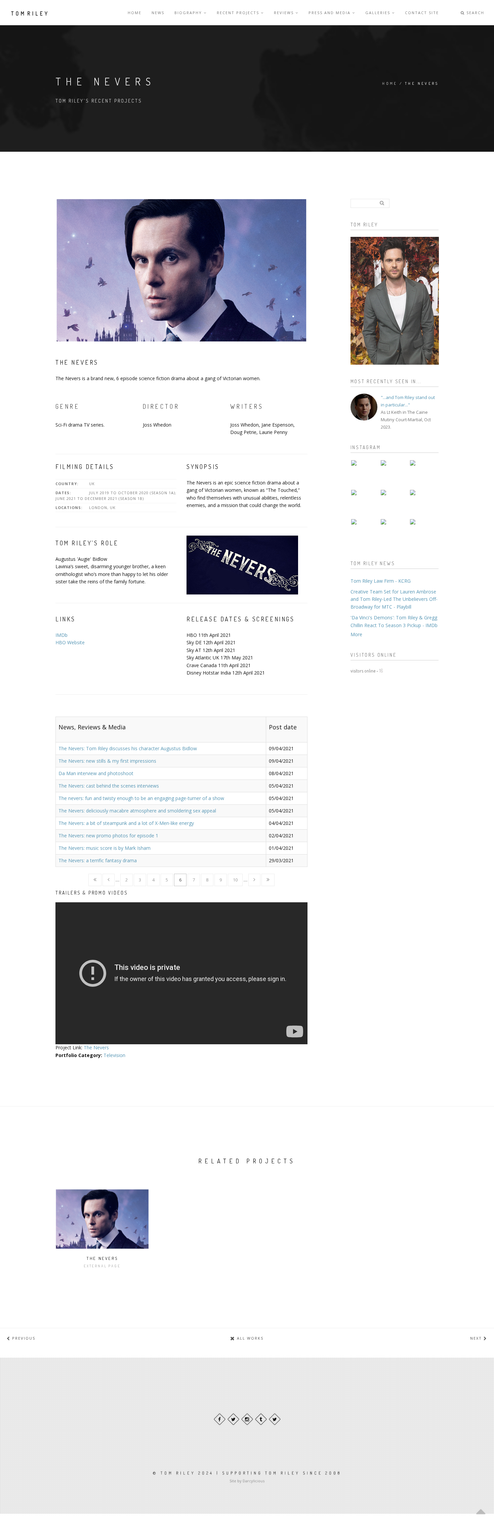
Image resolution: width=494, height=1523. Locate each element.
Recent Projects (239, 12)
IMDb (61, 635)
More (356, 634)
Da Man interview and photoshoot (95, 773)
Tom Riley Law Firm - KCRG (381, 581)
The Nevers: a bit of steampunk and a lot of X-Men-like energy (126, 823)
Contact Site (422, 12)
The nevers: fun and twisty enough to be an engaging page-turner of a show (141, 798)
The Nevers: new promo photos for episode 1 (108, 835)
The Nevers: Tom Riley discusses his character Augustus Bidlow (127, 748)
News (158, 12)
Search (474, 12)
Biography (189, 12)
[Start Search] (382, 203)
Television (114, 1055)
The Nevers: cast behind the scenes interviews (108, 786)
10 (235, 880)
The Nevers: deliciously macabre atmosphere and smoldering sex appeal (137, 810)
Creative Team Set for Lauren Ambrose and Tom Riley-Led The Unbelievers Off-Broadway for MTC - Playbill (394, 599)
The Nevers (96, 1047)
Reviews (284, 12)
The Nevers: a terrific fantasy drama (97, 860)
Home (134, 12)
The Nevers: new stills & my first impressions (107, 761)
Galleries (378, 12)
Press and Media (330, 12)
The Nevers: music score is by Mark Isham (104, 848)
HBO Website (70, 642)
